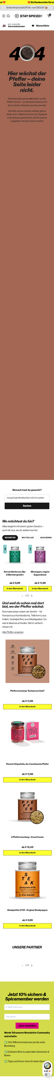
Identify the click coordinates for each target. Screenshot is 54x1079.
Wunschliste (42, 26)
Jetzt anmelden (27, 1025)
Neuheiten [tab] (10, 538)
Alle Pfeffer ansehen (13, 632)
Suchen (27, 506)
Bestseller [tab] (28, 538)
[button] (49, 16)
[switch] (47, 1074)
